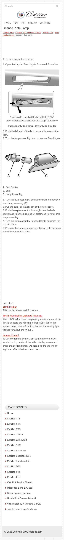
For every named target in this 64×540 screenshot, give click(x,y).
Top (23, 23)
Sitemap (32, 23)
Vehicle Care (47, 33)
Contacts (45, 23)
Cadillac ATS (13, 418)
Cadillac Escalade (16, 450)
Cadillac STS (14, 472)
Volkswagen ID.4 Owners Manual (24, 503)
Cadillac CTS (14, 429)
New (16, 23)
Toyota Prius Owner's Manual (22, 509)
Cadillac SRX (8, 33)
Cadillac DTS (14, 466)
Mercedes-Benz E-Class (19, 487)
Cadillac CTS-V (15, 434)
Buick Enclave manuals (19, 493)
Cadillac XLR (13, 477)
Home (8, 23)
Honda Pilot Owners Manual (21, 498)
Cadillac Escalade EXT (19, 461)
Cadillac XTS (14, 424)
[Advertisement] (32, 47)
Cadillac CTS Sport (17, 440)
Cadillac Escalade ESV (19, 456)
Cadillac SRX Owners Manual (28, 33)
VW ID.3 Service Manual (20, 482)
